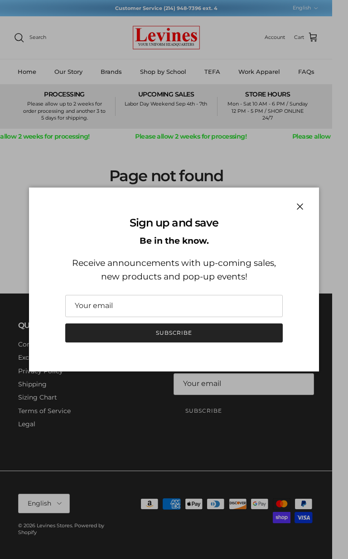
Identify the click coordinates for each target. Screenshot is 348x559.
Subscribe (174, 332)
